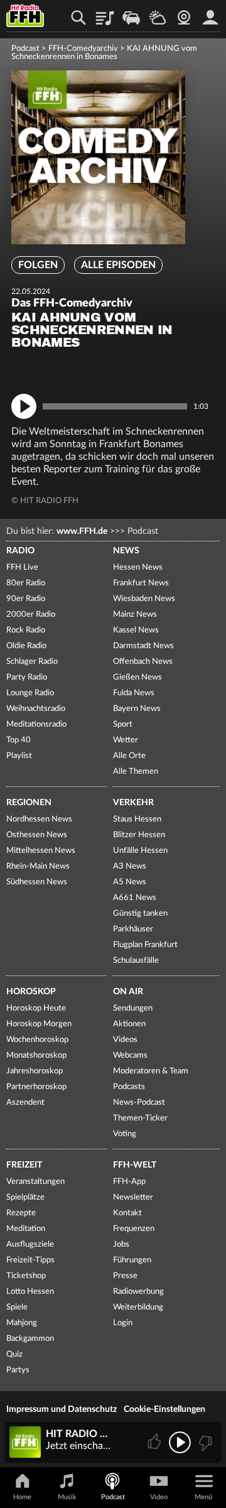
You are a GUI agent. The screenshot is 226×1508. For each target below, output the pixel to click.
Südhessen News (36, 882)
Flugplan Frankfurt (145, 945)
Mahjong (21, 1323)
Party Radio (26, 677)
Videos (125, 1040)
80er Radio (25, 583)
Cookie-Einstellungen (164, 1409)
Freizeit (24, 1165)
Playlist (104, 13)
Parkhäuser (133, 929)
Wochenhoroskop (37, 1040)
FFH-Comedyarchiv (83, 49)
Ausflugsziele (30, 1244)
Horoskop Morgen (39, 1024)
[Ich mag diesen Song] (155, 1442)
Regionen (28, 802)
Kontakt (127, 1213)
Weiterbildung (138, 1307)
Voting (124, 1134)
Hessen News (138, 567)
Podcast (25, 49)
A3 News (129, 866)
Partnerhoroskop (36, 1087)
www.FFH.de (81, 531)
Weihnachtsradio (35, 709)
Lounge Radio (30, 693)
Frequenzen (133, 1229)
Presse (125, 1276)
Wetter (157, 13)
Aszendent (25, 1102)
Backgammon (30, 1339)
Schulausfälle (136, 961)
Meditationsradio (36, 724)
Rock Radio (25, 630)
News (126, 550)
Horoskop (31, 991)
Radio (20, 550)
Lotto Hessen (30, 1292)
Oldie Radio (26, 646)
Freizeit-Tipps (30, 1260)
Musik (67, 1497)
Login (122, 1323)
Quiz (14, 1354)
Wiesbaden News (144, 599)
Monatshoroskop (36, 1055)
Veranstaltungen (35, 1182)
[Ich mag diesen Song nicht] (204, 1442)
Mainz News (135, 614)
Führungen (132, 1260)
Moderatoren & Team (150, 1071)
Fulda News (133, 693)
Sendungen (133, 1008)
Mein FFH (210, 13)
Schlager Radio (32, 662)
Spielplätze (25, 1197)
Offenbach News (143, 662)
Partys (18, 1370)
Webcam (184, 13)
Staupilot (131, 13)
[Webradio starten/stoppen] (180, 1442)
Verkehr (133, 802)
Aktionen (129, 1024)
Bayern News (137, 709)
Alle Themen (135, 772)
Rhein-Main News (38, 866)
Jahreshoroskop (34, 1071)
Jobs (121, 1244)
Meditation (25, 1229)
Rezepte (21, 1213)
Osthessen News (36, 835)
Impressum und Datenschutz (61, 1409)
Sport (122, 724)
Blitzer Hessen (139, 835)
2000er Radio (30, 614)
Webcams (130, 1055)
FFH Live (22, 567)
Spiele (17, 1307)
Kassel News (136, 630)
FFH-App (129, 1182)
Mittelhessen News (40, 851)
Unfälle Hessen (140, 851)
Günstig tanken (140, 913)
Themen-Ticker (140, 1118)
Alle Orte (129, 756)
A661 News (134, 898)
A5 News (129, 882)
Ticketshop (26, 1276)
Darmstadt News (143, 646)
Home (22, 1497)
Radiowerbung (138, 1292)
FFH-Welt (134, 1165)
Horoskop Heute (36, 1008)
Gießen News (137, 677)
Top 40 (18, 740)
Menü (203, 1497)
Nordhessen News (39, 819)
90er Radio (25, 599)
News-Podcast (139, 1102)
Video (159, 1497)
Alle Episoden (118, 265)
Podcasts (129, 1087)
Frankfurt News (141, 583)
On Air (128, 991)
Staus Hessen (137, 819)
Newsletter (133, 1197)
